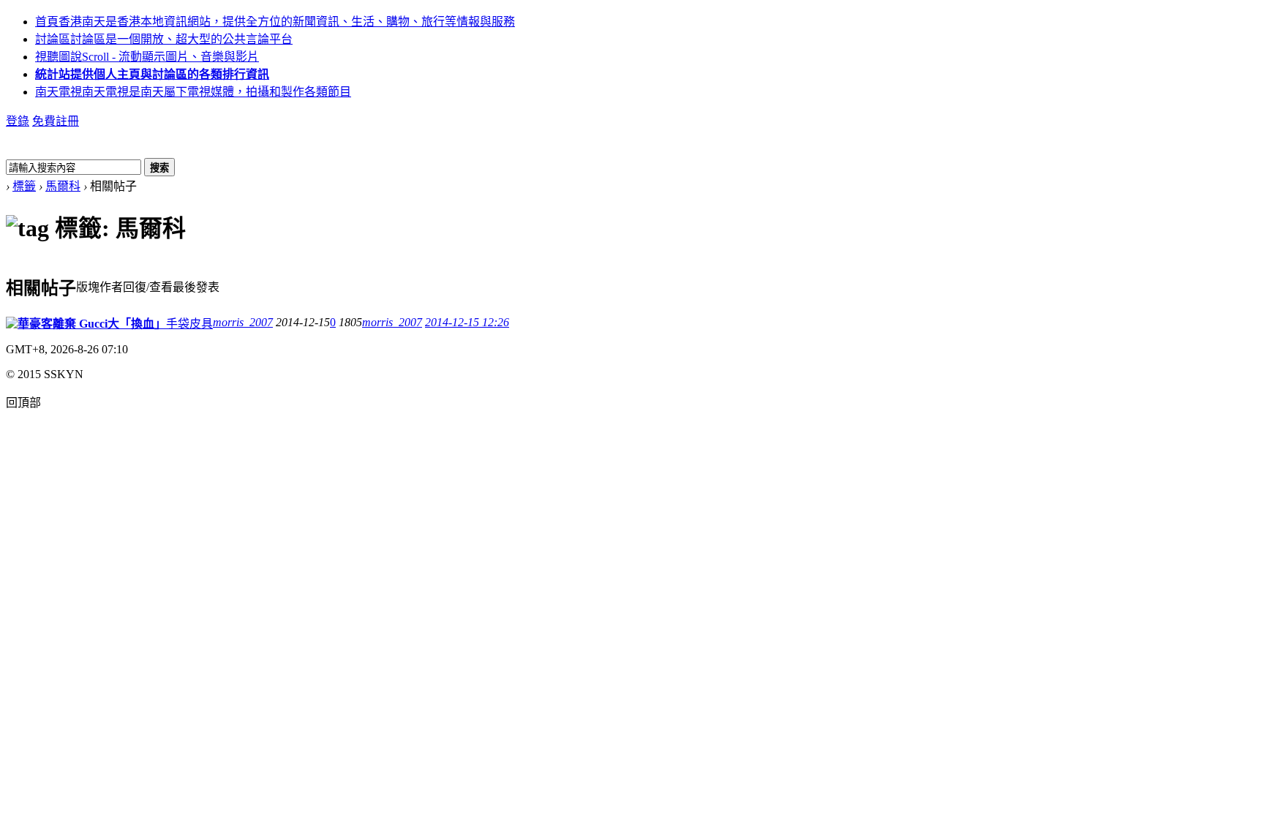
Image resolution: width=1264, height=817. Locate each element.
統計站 (152, 74)
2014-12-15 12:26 (467, 322)
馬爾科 (62, 186)
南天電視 (193, 92)
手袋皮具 (189, 323)
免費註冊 (55, 121)
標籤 (24, 186)
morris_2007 (243, 322)
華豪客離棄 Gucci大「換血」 (92, 323)
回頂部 (23, 402)
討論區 (164, 39)
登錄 (17, 121)
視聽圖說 (147, 56)
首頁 (275, 21)
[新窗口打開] (12, 324)
